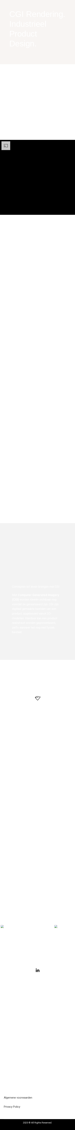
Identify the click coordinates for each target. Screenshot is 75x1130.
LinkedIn (37, 979)
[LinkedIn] (37, 970)
